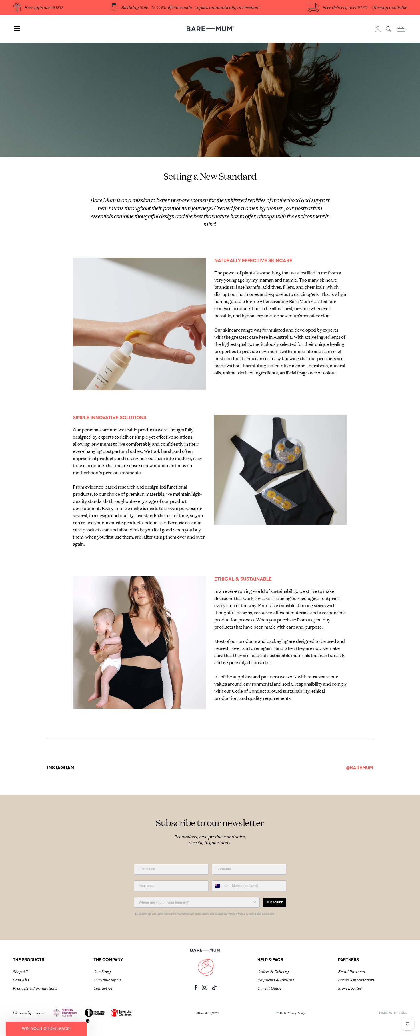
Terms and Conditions (262, 913)
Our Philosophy (107, 979)
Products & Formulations (35, 988)
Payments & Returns (275, 979)
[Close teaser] (88, 1021)
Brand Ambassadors (356, 979)
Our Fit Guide (269, 988)
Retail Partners (351, 971)
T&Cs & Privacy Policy (290, 1012)
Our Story (102, 971)
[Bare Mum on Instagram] (204, 989)
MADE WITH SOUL (393, 1013)
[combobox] (220, 886)
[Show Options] (254, 902)
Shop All (20, 971)
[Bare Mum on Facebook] (196, 989)
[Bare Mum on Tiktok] (214, 989)
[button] (46, 1029)
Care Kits (21, 979)
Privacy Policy (236, 913)
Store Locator (350, 988)
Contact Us (103, 988)
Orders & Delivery (273, 971)
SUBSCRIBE (274, 902)
